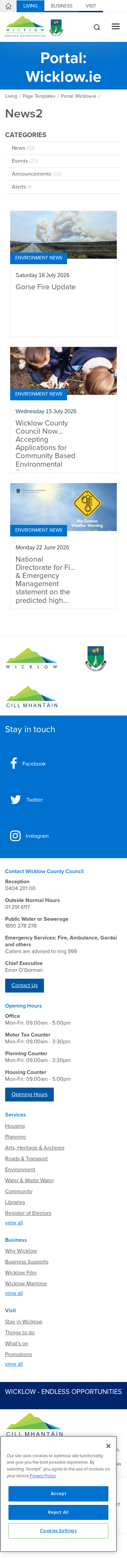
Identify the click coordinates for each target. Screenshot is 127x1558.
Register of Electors (28, 1213)
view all (14, 1222)
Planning (15, 1137)
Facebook (34, 763)
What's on (16, 1343)
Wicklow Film (21, 1272)
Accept (58, 1493)
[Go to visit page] (95, 659)
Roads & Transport (26, 1158)
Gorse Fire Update (46, 287)
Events (25, 161)
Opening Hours (29, 1094)
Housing (15, 1126)
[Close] (108, 1446)
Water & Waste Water (29, 1180)
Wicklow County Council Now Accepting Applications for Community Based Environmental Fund (46, 444)
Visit (91, 6)
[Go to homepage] (32, 697)
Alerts (21, 186)
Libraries (15, 1202)
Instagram (37, 836)
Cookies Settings (58, 1530)
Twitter (34, 800)
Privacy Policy (43, 1476)
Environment (20, 1169)
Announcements (36, 174)
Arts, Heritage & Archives (34, 1147)
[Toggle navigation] (115, 27)
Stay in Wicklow (23, 1321)
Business (61, 6)
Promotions (18, 1354)
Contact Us (25, 985)
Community (19, 1191)
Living (30, 6)
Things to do (20, 1332)
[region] (58, 1494)
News (23, 148)
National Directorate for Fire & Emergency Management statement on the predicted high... (46, 580)
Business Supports (26, 1261)
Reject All (58, 1512)
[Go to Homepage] (32, 659)
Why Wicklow (21, 1251)
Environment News (38, 258)
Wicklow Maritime (26, 1283)
